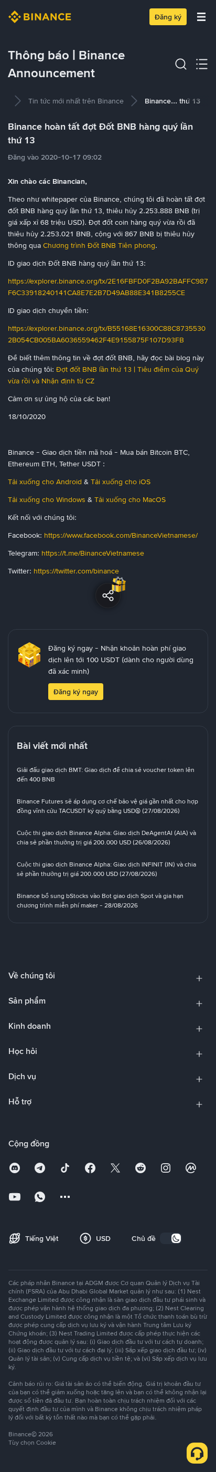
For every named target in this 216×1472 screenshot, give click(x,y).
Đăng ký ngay (75, 691)
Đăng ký (168, 17)
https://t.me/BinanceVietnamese (91, 553)
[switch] (171, 1238)
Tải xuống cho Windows (46, 499)
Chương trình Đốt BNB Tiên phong (98, 245)
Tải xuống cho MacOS (130, 499)
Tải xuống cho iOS (120, 481)
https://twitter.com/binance (76, 571)
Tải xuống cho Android (45, 481)
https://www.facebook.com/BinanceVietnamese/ (120, 535)
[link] (76, 101)
